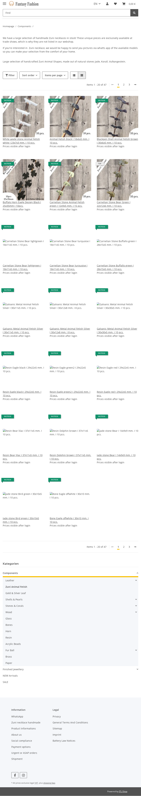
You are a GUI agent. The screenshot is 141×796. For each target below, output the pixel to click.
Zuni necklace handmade (25, 722)
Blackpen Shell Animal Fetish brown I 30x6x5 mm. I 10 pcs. (117, 140)
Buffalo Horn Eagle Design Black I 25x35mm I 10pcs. (22, 204)
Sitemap (57, 728)
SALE (5, 682)
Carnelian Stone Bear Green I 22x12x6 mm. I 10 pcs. (113, 204)
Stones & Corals (15, 605)
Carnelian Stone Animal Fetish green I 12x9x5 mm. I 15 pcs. (67, 204)
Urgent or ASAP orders (24, 752)
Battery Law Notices (64, 740)
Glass (9, 618)
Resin (9, 637)
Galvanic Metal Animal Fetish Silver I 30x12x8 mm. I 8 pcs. (70, 330)
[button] (107, 3)
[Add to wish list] (38, 102)
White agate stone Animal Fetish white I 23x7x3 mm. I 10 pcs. (21, 140)
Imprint (57, 734)
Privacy (57, 716)
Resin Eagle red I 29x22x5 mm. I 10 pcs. (117, 393)
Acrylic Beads (13, 644)
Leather (10, 580)
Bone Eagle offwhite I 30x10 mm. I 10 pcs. (69, 520)
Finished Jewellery (13, 669)
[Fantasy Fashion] (24, 4)
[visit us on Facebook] (14, 775)
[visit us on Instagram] (23, 775)
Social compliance (21, 740)
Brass (9, 656)
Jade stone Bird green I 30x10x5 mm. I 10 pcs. (21, 520)
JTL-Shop (123, 791)
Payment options (21, 746)
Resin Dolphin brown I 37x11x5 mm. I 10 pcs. (70, 457)
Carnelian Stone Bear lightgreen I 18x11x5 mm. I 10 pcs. (22, 267)
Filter (11, 75)
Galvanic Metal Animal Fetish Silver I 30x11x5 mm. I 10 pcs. (23, 330)
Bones (9, 624)
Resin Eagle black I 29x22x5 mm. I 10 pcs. (22, 393)
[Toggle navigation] (4, 2)
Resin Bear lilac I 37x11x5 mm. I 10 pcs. (22, 457)
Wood (9, 612)
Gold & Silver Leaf (16, 593)
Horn (8, 631)
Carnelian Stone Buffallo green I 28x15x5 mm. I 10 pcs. (115, 267)
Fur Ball (10, 650)
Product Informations (23, 728)
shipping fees (49, 783)
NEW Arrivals (10, 675)
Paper (9, 663)
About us (16, 734)
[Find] (134, 12)
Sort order (28, 75)
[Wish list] (115, 3)
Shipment (17, 758)
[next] (135, 85)
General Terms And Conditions (70, 722)
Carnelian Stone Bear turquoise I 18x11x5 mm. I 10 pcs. (68, 267)
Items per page (53, 75)
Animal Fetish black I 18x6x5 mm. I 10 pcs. (69, 140)
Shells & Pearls (14, 599)
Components (10, 573)
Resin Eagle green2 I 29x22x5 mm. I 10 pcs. (70, 393)
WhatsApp (17, 716)
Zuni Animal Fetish (16, 586)
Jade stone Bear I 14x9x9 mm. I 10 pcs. (116, 457)
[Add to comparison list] (29, 102)
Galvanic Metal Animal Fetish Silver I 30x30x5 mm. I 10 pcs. (117, 330)
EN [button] (95, 4)
